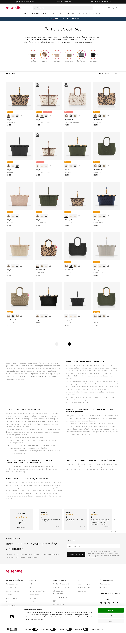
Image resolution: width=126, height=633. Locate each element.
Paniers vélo (10, 602)
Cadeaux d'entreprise (83, 584)
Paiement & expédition (37, 591)
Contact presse (81, 591)
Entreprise (103, 587)
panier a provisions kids (37, 371)
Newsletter (33, 602)
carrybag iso (72, 464)
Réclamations (34, 594)
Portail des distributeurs (85, 587)
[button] (26, 14)
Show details (96, 629)
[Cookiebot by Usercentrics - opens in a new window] (12, 629)
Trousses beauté (11, 605)
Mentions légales (58, 604)
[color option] (8, 116)
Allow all (110, 610)
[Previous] (36, 519)
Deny (110, 621)
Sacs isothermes (11, 598)
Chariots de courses (12, 591)
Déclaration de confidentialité (58, 592)
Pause (114, 531)
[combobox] (63, 8)
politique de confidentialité (111, 553)
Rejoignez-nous (105, 584)
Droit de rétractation (60, 597)
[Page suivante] (69, 344)
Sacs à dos (9, 594)
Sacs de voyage (11, 587)
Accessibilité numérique (61, 587)
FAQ (31, 584)
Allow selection (111, 616)
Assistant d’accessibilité (61, 584)
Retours (32, 587)
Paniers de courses (12, 584)
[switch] (53, 629)
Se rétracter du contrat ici (110, 594)
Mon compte (34, 598)
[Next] (114, 519)
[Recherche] (35, 8)
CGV (54, 601)
